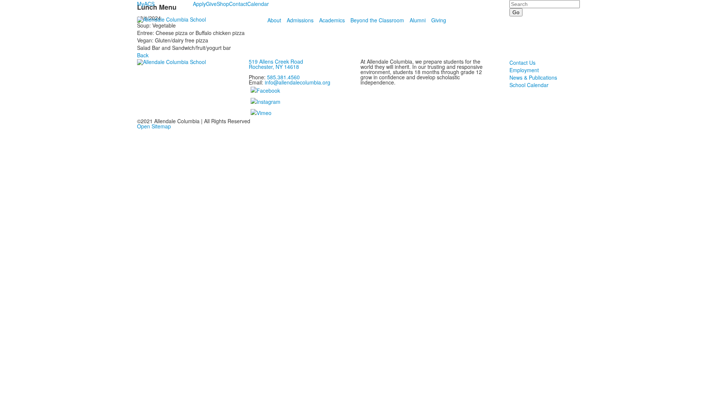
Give (211, 3)
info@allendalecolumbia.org (297, 82)
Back (143, 55)
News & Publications (533, 77)
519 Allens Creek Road (276, 61)
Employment (524, 70)
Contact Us (522, 62)
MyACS (146, 3)
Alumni (418, 20)
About (274, 20)
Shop (223, 3)
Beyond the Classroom (377, 20)
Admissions (300, 20)
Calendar (258, 3)
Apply (199, 3)
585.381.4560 (283, 77)
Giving (438, 20)
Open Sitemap (154, 126)
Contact (238, 3)
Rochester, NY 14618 (274, 66)
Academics (332, 20)
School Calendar (529, 85)
